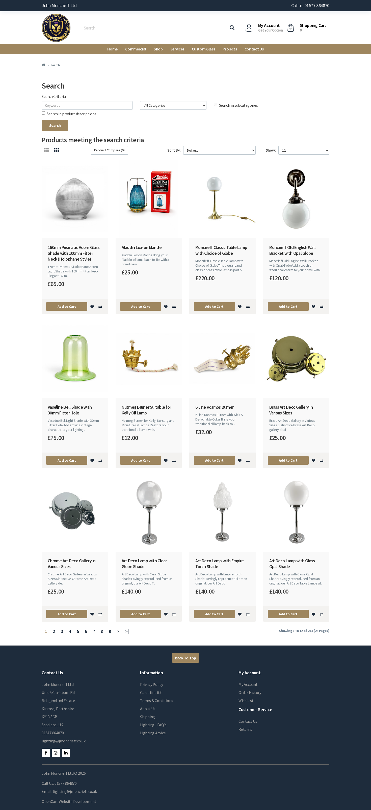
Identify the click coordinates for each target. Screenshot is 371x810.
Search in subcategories (238, 105)
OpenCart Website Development (69, 801)
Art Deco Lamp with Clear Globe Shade (144, 563)
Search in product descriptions (71, 113)
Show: (271, 150)
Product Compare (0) (109, 150)
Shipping (147, 716)
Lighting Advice (153, 732)
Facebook (46, 753)
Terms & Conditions (156, 700)
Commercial (135, 48)
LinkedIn (66, 753)
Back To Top (185, 657)
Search (55, 65)
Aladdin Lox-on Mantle (142, 247)
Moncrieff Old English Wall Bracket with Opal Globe (292, 250)
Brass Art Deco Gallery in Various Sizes (291, 410)
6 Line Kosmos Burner (214, 407)
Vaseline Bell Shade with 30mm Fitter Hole (70, 410)
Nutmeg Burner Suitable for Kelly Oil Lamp (146, 410)
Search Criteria (54, 96)
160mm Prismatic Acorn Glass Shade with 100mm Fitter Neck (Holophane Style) (73, 253)
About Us (147, 708)
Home (112, 48)
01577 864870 (53, 732)
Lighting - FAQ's (153, 724)
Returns (245, 729)
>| (127, 631)
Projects (230, 48)
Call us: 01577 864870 (310, 5)
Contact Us (254, 48)
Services (177, 48)
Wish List (246, 700)
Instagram (56, 753)
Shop (158, 48)
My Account (248, 684)
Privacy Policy (151, 684)
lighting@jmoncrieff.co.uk (64, 740)
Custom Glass (203, 48)
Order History (249, 692)
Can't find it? (151, 692)
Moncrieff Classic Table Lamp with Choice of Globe (221, 250)
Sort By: (174, 150)
